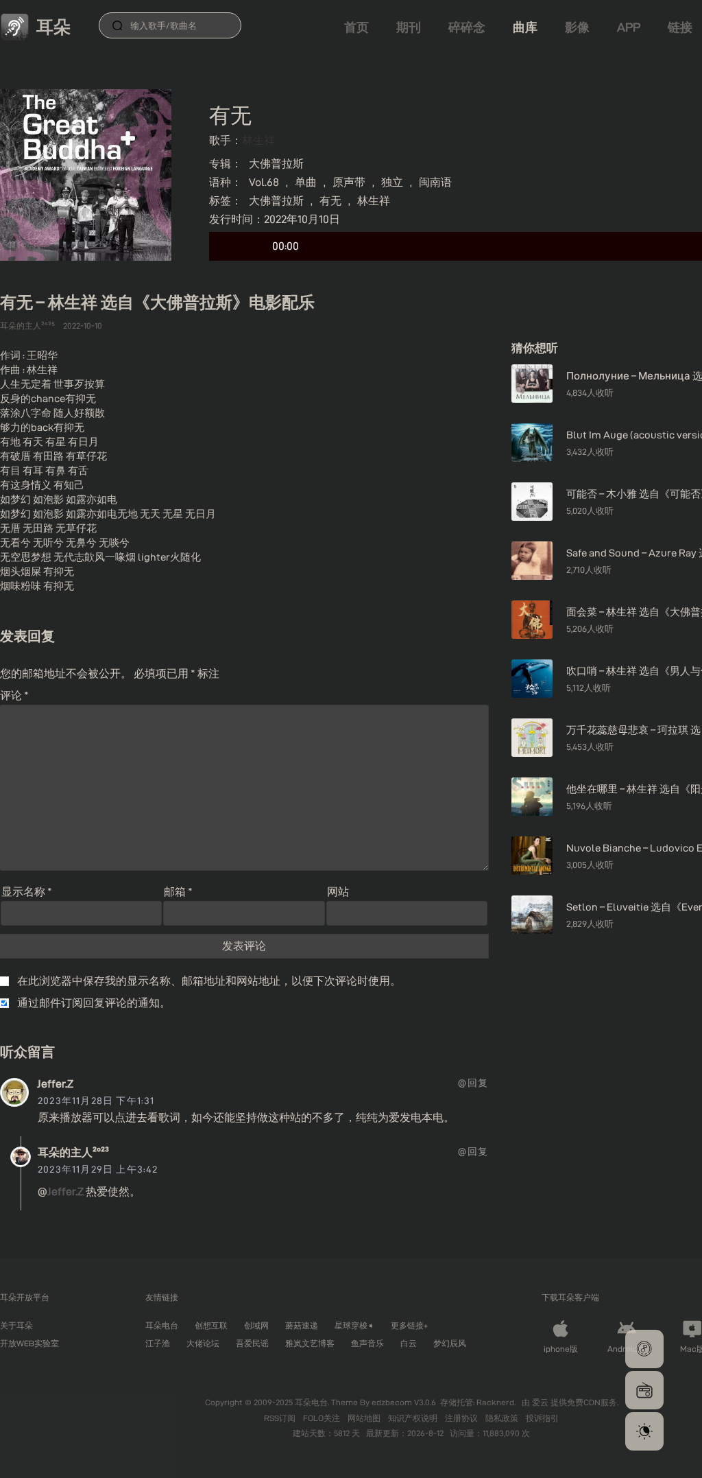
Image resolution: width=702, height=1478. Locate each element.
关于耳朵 (16, 1325)
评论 (14, 695)
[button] (644, 1349)
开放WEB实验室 (29, 1343)
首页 (356, 27)
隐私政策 (502, 1418)
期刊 (408, 27)
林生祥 (258, 140)
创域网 (256, 1325)
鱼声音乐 (367, 1343)
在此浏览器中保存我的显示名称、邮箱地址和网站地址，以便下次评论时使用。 (209, 981)
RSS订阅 (281, 1418)
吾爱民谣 (252, 1343)
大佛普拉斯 (276, 163)
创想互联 (211, 1325)
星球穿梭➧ (354, 1325)
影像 (577, 27)
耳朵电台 (161, 1325)
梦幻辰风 (449, 1343)
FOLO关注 (322, 1418)
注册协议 (462, 1418)
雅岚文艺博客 (310, 1343)
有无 (330, 201)
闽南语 (435, 182)
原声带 (348, 182)
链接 (680, 27)
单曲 (306, 182)
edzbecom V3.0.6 (404, 1402)
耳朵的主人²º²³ (73, 1152)
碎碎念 (466, 27)
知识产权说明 (413, 1418)
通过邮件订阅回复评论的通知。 (94, 1003)
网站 (338, 892)
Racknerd (495, 1402)
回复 (478, 1082)
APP (628, 27)
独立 (392, 182)
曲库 (525, 27)
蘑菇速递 (301, 1325)
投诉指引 (542, 1418)
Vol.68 (264, 182)
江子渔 (157, 1343)
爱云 (541, 1402)
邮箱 (178, 892)
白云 (408, 1343)
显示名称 (26, 892)
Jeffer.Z (55, 1084)
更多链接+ (409, 1325)
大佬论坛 (202, 1343)
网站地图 (365, 1418)
